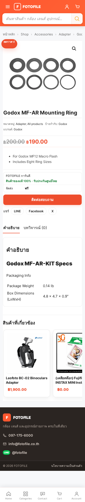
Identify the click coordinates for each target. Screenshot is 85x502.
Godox (63, 124)
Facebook (36, 211)
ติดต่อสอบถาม (42, 199)
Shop (25, 34)
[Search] (77, 18)
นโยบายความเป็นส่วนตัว (66, 466)
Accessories (43, 34)
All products (35, 124)
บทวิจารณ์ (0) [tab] (35, 227)
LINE (17, 211)
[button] (74, 48)
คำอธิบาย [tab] (11, 227)
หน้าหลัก (9, 34)
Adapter (65, 34)
